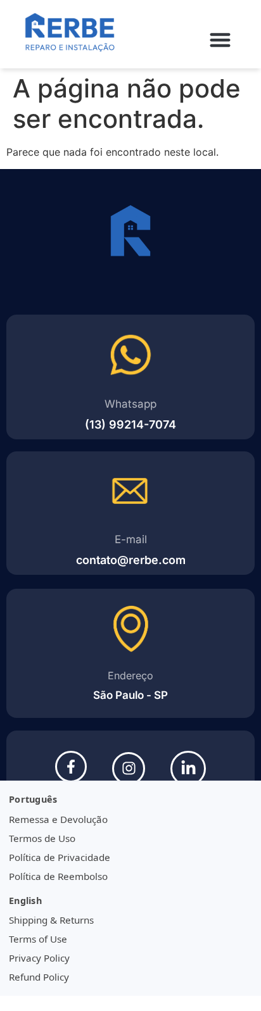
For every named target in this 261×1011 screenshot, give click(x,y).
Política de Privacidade (59, 857)
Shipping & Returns (51, 920)
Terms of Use (38, 939)
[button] (221, 39)
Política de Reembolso (58, 876)
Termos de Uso (42, 838)
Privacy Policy (39, 957)
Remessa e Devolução (58, 819)
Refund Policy (39, 976)
